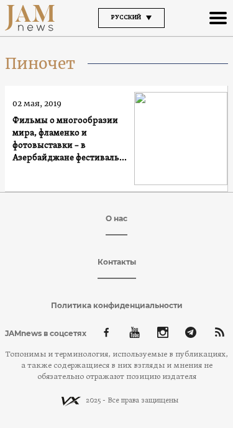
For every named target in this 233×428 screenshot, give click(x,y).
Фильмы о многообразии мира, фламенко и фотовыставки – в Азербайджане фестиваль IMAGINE (65, 140)
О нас (116, 218)
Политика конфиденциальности (117, 305)
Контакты (117, 261)
